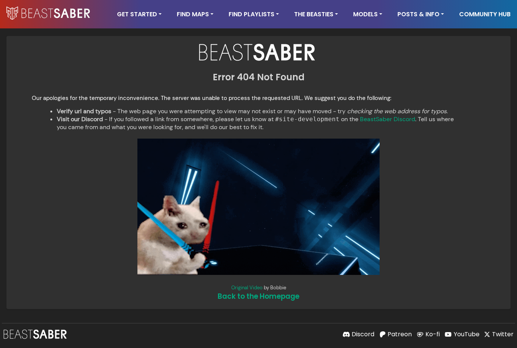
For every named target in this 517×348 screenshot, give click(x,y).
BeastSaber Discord (387, 119)
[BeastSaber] (36, 334)
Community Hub (485, 14)
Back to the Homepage (258, 296)
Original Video (247, 287)
